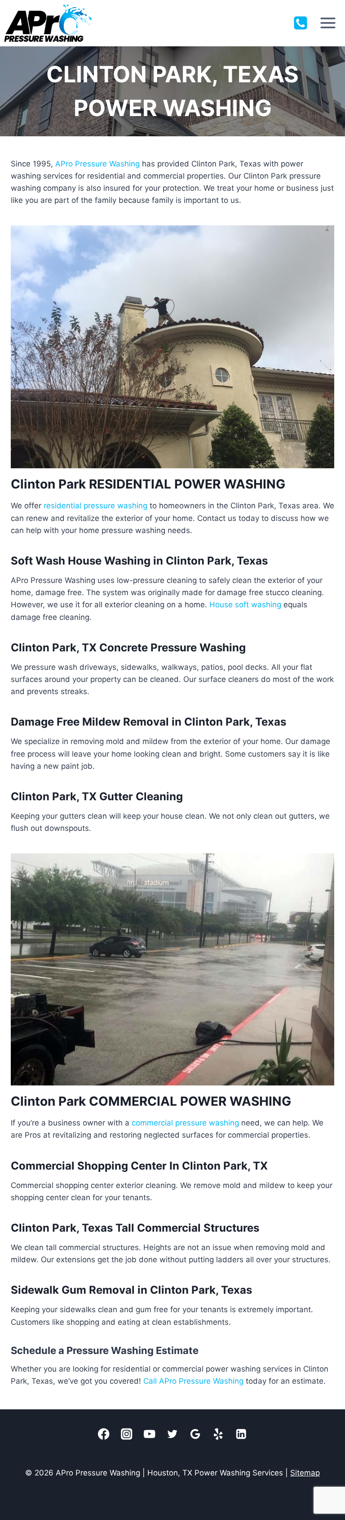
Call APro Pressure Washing (193, 1381)
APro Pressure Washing (97, 163)
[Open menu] (328, 23)
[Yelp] (218, 1434)
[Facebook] (104, 1434)
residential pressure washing (95, 505)
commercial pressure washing (185, 1122)
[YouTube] (149, 1434)
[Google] (195, 1434)
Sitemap (305, 1472)
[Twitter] (172, 1434)
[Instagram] (126, 1434)
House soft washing (245, 604)
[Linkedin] (241, 1434)
